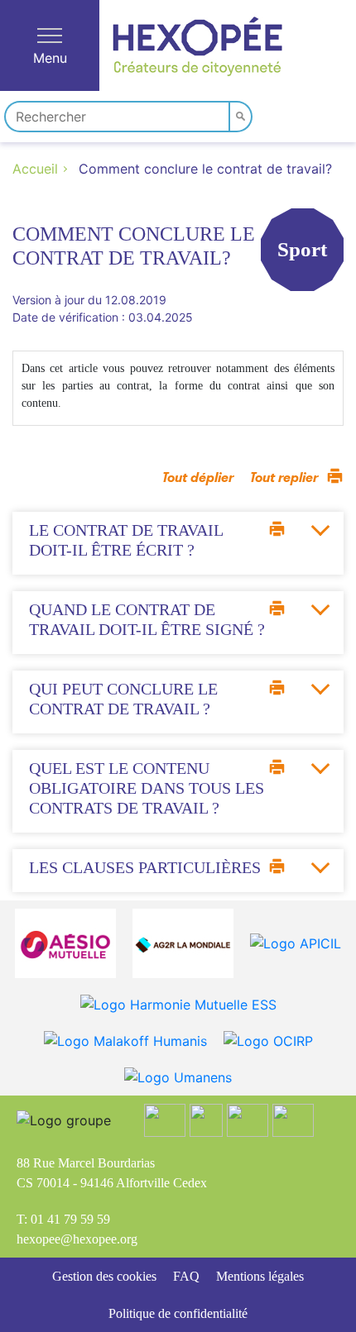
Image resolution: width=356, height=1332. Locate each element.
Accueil (35, 168)
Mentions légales (260, 1276)
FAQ (186, 1276)
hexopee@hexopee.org (77, 1239)
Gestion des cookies (104, 1276)
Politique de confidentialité (178, 1313)
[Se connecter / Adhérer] (276, 114)
